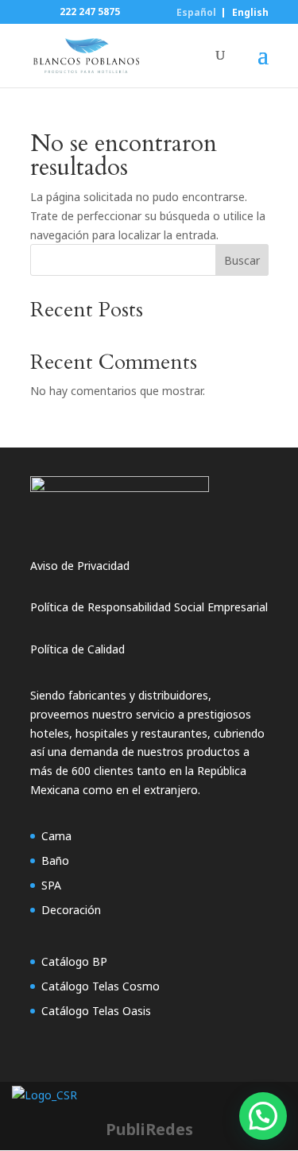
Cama (56, 835)
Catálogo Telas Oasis (96, 1010)
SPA (51, 885)
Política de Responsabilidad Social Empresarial (149, 606)
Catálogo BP (74, 961)
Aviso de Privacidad (80, 565)
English (250, 12)
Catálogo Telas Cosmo (100, 986)
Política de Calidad (77, 649)
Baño (55, 860)
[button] (263, 1116)
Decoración (71, 909)
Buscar (242, 260)
